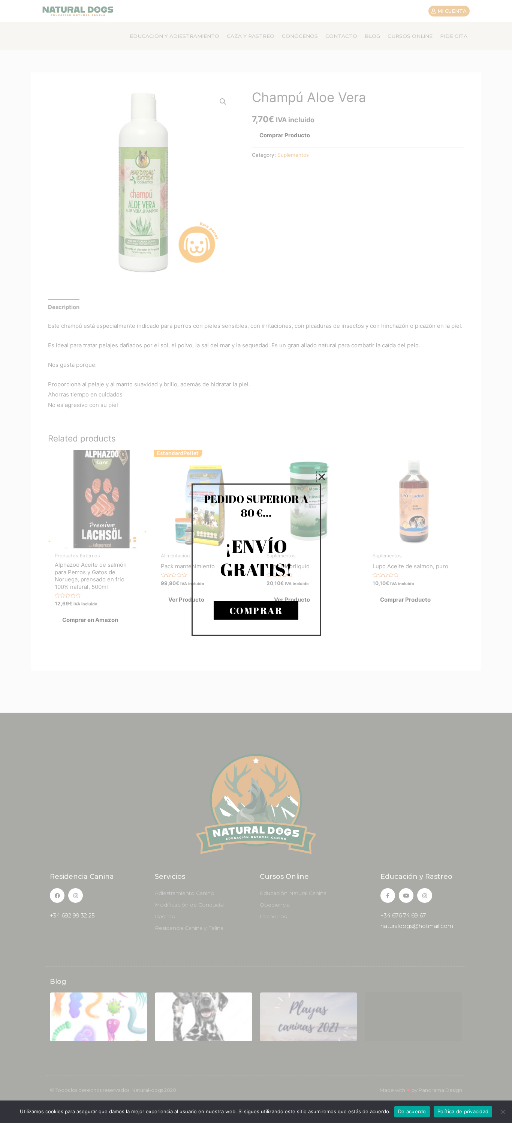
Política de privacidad (463, 1111)
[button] (321, 477)
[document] (256, 561)
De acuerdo (412, 1111)
